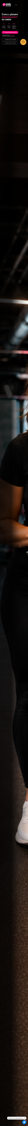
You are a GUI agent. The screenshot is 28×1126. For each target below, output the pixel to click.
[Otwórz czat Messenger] (24, 1122)
